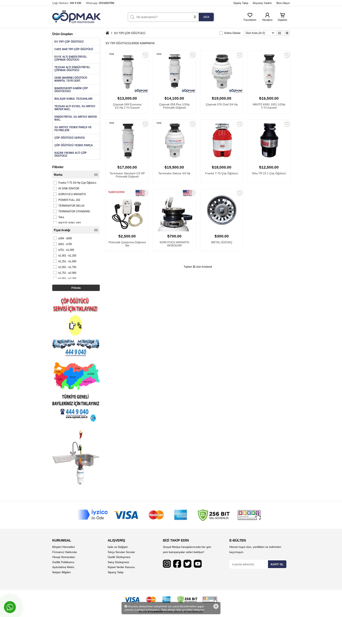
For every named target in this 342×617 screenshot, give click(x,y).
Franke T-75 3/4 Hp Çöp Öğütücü (77, 182)
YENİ (111, 54)
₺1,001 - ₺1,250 (67, 255)
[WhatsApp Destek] (10, 607)
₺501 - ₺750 (65, 244)
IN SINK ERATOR (68, 188)
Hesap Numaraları (63, 557)
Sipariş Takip (240, 3)
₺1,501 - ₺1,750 (67, 267)
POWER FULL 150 (69, 199)
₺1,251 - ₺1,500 (67, 261)
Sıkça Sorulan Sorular (121, 552)
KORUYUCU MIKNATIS (72, 194)
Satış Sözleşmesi (118, 562)
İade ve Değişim (118, 546)
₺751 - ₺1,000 (66, 249)
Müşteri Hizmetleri (63, 546)
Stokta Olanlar (232, 32)
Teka (61, 217)
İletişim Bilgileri (61, 572)
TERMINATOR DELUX (71, 205)
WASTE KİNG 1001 (69, 222)
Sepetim (282, 19)
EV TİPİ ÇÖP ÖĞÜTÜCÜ (129, 33)
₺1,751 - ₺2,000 (67, 272)
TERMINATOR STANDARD (74, 211)
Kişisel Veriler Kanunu (121, 567)
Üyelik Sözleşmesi (119, 557)
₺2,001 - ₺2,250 (67, 278)
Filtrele (76, 287)
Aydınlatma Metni (63, 567)
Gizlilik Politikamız (63, 562)
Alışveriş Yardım (262, 3)
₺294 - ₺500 (65, 238)
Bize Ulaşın (283, 3)
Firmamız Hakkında (64, 552)
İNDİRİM (116, 192)
